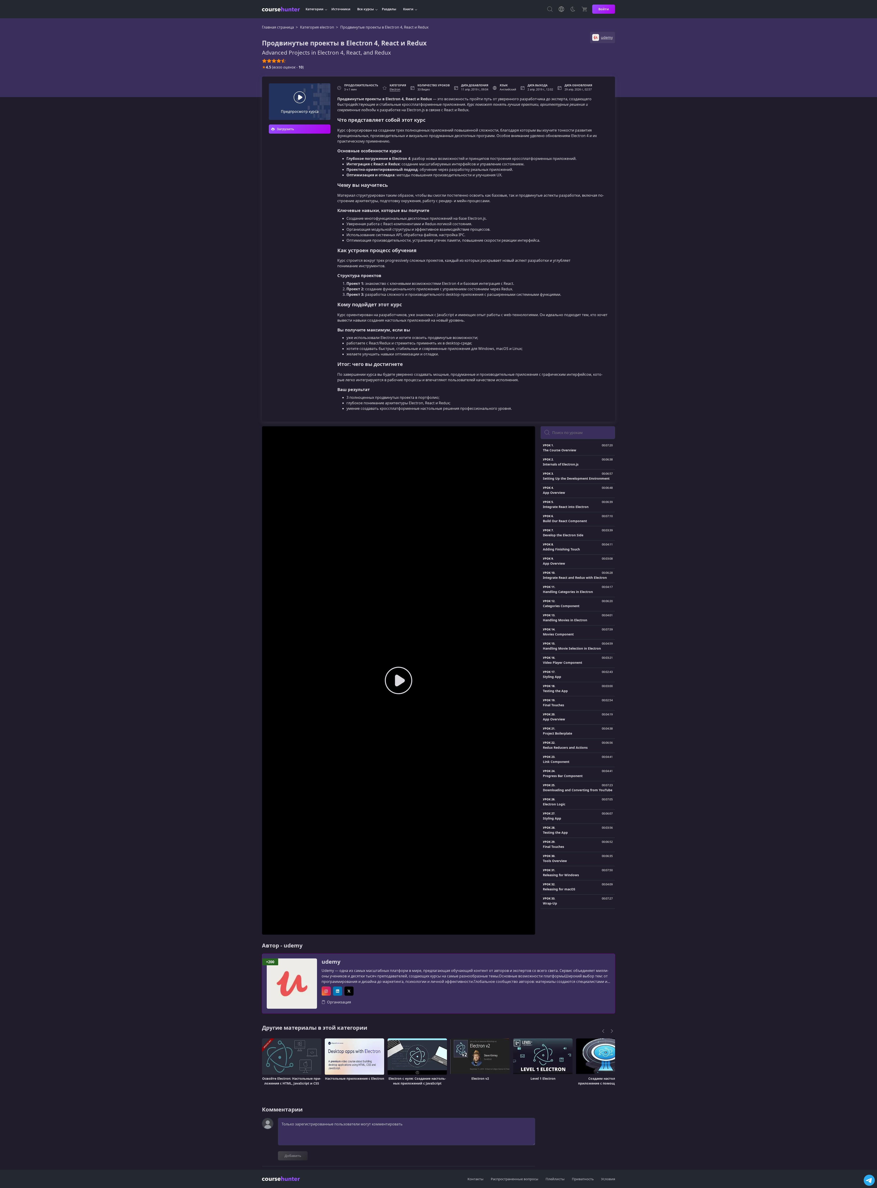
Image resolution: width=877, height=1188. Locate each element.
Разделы (389, 9)
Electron (395, 89)
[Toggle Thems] (572, 9)
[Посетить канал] (869, 1180)
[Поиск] (550, 9)
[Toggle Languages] (561, 9)
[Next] (612, 1031)
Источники (340, 9)
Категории (314, 9)
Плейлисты (555, 1179)
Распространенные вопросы (514, 1179)
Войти (603, 9)
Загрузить (285, 129)
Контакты (475, 1179)
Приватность (583, 1179)
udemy (331, 961)
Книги (408, 9)
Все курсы (365, 9)
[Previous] (603, 1031)
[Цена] (584, 9)
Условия (608, 1179)
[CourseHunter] (281, 9)
